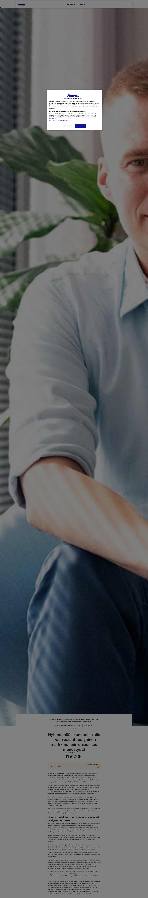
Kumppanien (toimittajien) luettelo (58, 120)
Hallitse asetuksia (68, 125)
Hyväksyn (80, 125)
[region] (74, 110)
